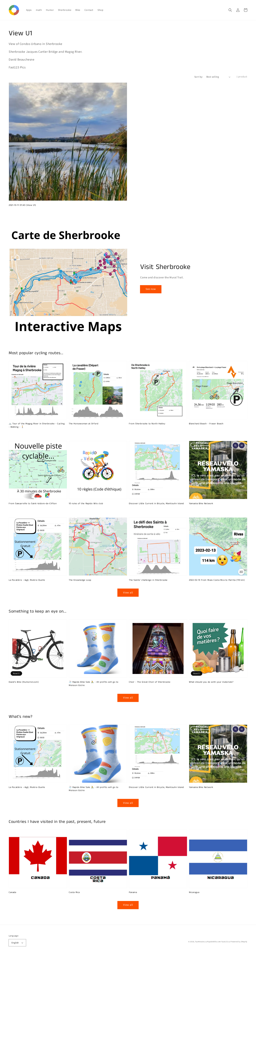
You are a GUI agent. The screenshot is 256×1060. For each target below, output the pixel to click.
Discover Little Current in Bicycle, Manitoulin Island (156, 503)
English (15, 942)
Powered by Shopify (239, 941)
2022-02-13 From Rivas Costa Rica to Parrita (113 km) (217, 580)
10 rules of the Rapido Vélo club (86, 503)
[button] (230, 10)
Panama (133, 892)
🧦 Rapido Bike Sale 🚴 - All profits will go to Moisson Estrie (93, 684)
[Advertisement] (104, 1008)
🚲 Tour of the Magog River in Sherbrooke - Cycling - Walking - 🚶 (37, 425)
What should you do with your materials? (211, 682)
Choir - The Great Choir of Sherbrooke (149, 682)
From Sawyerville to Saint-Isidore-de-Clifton (33, 503)
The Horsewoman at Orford (83, 423)
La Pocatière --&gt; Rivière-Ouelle (27, 580)
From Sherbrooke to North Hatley (147, 423)
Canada (12, 892)
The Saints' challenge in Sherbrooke (148, 580)
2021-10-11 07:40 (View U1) (22, 205)
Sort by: (198, 76)
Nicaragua (194, 892)
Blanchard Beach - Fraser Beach (206, 423)
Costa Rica (74, 892)
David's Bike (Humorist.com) (24, 682)
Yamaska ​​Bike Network (201, 503)
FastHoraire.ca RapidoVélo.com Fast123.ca (212, 941)
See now (151, 289)
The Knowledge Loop (80, 580)
